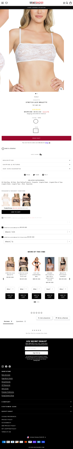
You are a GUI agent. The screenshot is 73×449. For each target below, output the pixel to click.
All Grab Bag (6, 182)
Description (8, 160)
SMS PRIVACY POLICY (9, 426)
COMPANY (6, 402)
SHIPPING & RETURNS (11, 164)
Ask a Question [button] (45, 318)
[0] (6, 3)
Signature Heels (7, 378)
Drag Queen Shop (8, 395)
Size (36, 127)
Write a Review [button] (63, 318)
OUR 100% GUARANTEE (12, 169)
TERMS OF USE (6, 432)
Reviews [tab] (7, 321)
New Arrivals (6, 375)
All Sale (13, 182)
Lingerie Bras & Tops (56, 182)
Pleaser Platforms (8, 392)
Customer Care (9, 406)
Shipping (29, 113)
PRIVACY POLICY (7, 420)
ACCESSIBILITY (6, 423)
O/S (36, 131)
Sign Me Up (36, 353)
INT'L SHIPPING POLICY (9, 429)
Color (36, 117)
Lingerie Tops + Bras (18, 184)
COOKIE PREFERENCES (9, 416)
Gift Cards (5, 388)
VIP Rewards (6, 385)
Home (36, 97)
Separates (29, 184)
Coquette (36, 100)
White (36, 121)
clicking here (36, 360)
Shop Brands (6, 382)
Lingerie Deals (43, 182)
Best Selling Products (24, 182)
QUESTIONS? (7, 411)
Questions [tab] (19, 321)
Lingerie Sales (6, 184)
